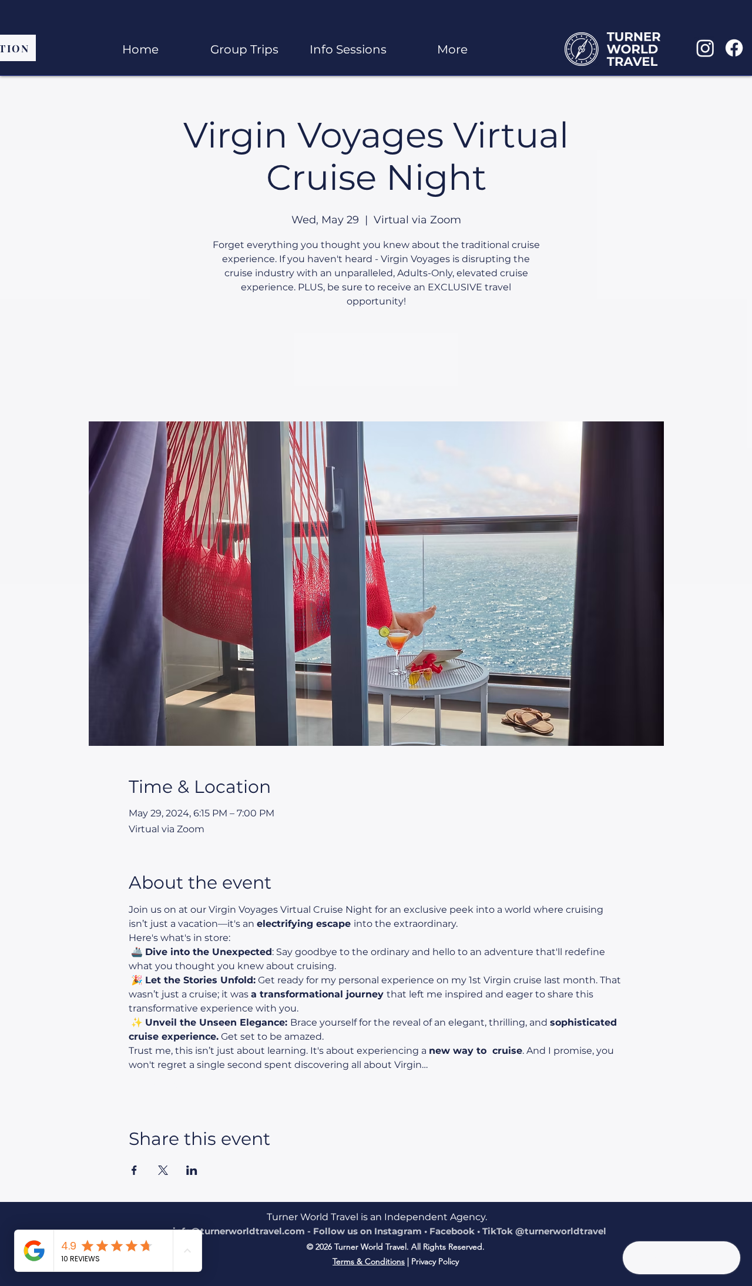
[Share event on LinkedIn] (191, 1170)
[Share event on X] (163, 1170)
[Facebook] (734, 47)
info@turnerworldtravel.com (239, 1231)
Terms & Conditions (369, 1261)
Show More (155, 1085)
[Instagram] (705, 47)
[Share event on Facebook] (134, 1170)
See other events (376, 366)
